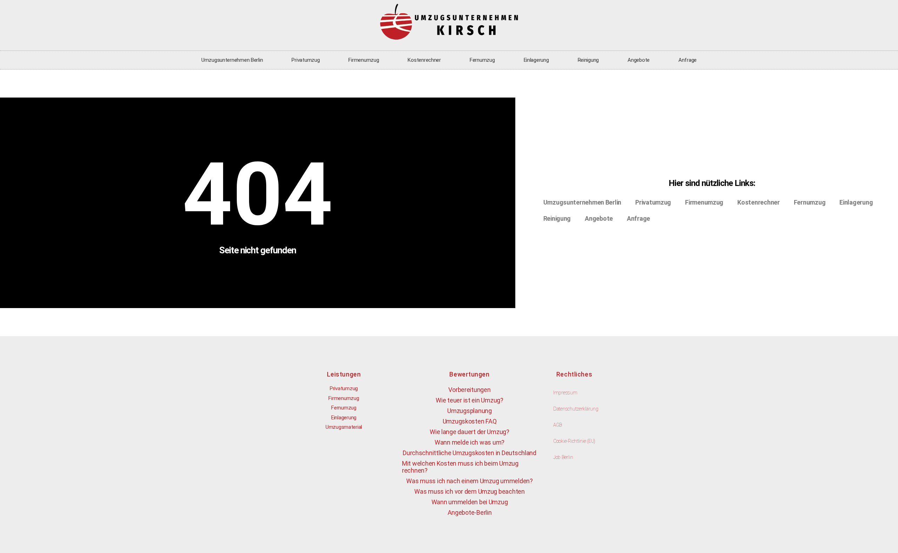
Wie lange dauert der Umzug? (469, 431)
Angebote (639, 60)
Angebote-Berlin (470, 512)
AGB (557, 425)
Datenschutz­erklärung (575, 409)
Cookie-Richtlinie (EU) (574, 441)
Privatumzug (305, 60)
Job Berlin (563, 457)
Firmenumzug (363, 60)
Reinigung (588, 60)
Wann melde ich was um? (469, 442)
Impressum (565, 392)
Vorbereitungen (469, 389)
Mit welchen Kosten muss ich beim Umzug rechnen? (460, 467)
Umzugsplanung (469, 410)
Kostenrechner (424, 60)
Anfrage (687, 60)
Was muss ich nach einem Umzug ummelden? (469, 481)
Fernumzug (482, 60)
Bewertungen (469, 374)
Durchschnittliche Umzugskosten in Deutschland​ (469, 453)
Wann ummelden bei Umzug (469, 502)
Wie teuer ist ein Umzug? (469, 400)
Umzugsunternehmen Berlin (232, 60)
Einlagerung (536, 60)
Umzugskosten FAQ (470, 421)
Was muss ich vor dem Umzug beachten (469, 491)
